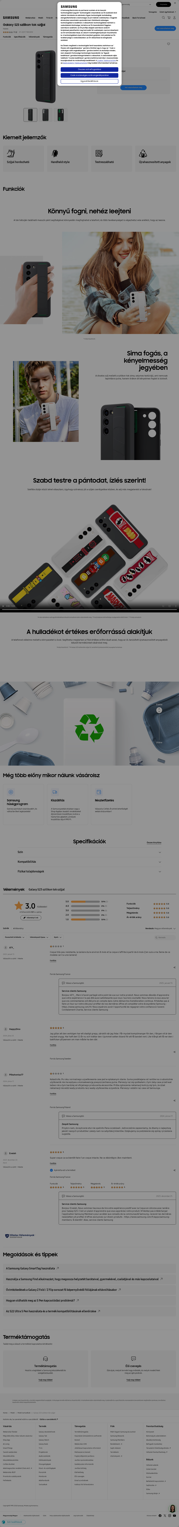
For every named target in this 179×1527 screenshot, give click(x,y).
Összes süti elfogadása (89, 69)
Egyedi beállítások (89, 81)
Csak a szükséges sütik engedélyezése (89, 75)
